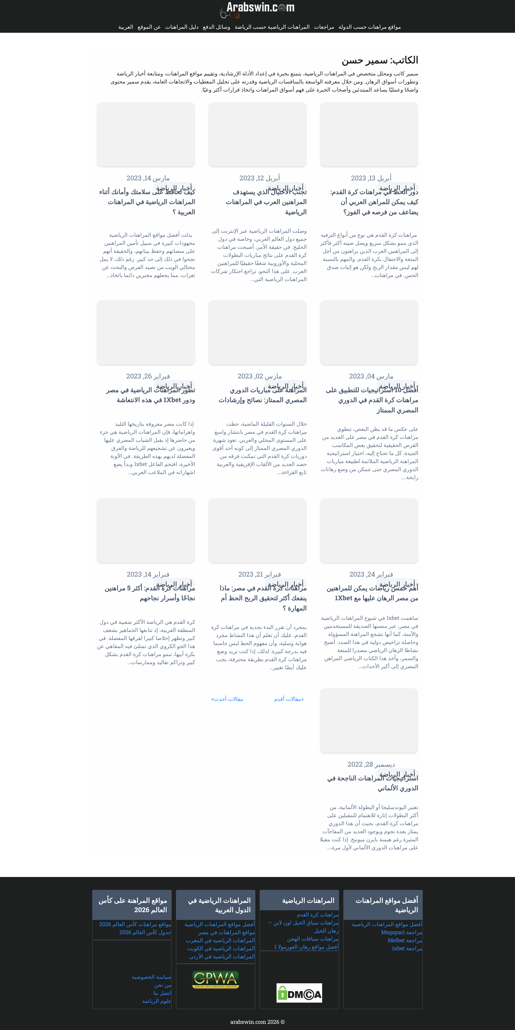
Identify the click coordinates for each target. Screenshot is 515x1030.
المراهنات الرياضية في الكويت (221, 948)
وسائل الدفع (216, 26)
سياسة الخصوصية (151, 976)
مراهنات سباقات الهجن (313, 938)
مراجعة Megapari (401, 932)
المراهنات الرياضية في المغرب (220, 940)
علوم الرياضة (156, 1000)
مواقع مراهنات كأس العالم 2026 (135, 923)
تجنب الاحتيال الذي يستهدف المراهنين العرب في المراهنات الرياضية (266, 201)
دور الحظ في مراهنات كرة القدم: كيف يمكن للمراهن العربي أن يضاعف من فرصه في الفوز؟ (374, 201)
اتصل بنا (162, 992)
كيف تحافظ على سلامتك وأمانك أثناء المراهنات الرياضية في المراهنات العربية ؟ (147, 201)
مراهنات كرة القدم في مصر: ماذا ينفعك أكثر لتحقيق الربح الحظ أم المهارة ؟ (263, 598)
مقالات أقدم (287, 698)
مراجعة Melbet (405, 940)
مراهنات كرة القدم (318, 914)
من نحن (162, 984)
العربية (125, 26)
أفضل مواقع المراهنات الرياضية (387, 923)
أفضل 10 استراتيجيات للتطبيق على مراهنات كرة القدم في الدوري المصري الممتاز (372, 399)
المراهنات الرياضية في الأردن (222, 956)
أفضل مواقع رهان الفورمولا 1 (306, 946)
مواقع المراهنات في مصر (226, 932)
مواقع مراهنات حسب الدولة (370, 26)
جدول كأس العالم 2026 (145, 932)
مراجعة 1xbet (407, 948)
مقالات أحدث (228, 698)
